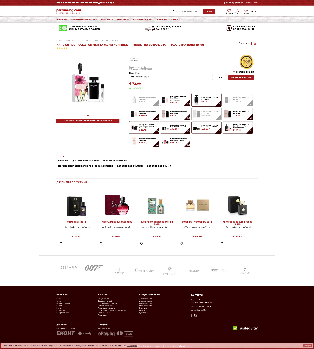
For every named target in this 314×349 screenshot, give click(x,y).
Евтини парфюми (145, 303)
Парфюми (61, 19)
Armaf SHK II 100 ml (76, 222)
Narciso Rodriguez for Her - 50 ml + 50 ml (178, 139)
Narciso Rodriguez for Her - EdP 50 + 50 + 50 (178, 126)
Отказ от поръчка (104, 313)
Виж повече (132, 346)
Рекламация (102, 315)
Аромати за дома (142, 19)
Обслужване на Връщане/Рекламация (112, 310)
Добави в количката (241, 77)
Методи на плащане (105, 306)
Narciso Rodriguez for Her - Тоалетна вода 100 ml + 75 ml (148, 126)
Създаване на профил (106, 301)
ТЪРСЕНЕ (208, 11)
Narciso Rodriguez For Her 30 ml (241, 98)
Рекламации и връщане (106, 308)
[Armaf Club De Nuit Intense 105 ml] (237, 205)
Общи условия (61, 310)
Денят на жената (145, 299)
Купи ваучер (143, 313)
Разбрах (307, 346)
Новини (59, 306)
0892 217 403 (207, 306)
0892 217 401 (196, 306)
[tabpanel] (88, 82)
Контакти (60, 308)
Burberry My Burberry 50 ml (197, 222)
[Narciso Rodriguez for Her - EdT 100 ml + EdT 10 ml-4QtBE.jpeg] (88, 82)
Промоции (161, 19)
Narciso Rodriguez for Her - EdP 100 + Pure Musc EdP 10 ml (241, 126)
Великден (143, 308)
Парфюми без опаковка (84, 19)
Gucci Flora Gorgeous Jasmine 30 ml (157, 223)
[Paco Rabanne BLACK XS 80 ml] (117, 205)
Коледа (142, 310)
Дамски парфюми (78, 40)
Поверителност (62, 313)
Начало (59, 40)
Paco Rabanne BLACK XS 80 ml (116, 222)
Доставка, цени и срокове (107, 303)
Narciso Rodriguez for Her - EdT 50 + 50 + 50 (209, 126)
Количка (245, 12)
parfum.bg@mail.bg (198, 310)
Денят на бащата (145, 301)
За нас (58, 301)
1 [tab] (88, 115)
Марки (174, 19)
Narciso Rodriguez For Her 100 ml (147, 98)
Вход (237, 12)
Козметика (123, 19)
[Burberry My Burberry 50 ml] (197, 205)
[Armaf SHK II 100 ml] (76, 205)
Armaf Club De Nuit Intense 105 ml (237, 223)
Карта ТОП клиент (63, 303)
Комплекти (107, 19)
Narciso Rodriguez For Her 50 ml (147, 112)
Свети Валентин (145, 306)
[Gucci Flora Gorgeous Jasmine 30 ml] (157, 205)
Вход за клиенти (104, 299)
